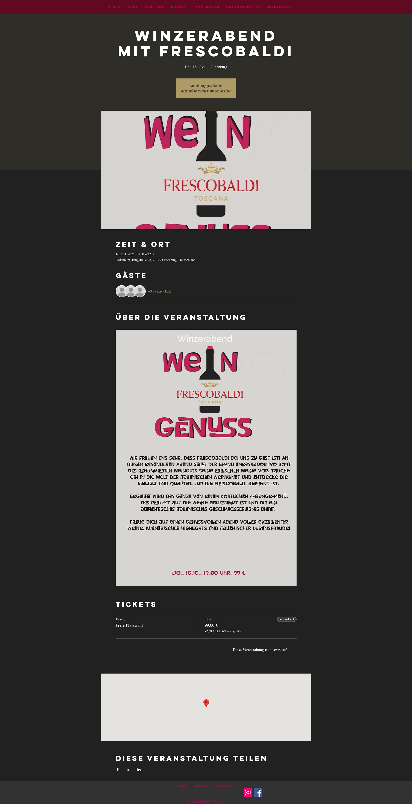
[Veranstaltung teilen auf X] (128, 769)
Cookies (182, 785)
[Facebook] (258, 792)
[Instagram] (248, 792)
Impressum (201, 785)
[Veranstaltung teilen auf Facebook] (118, 769)
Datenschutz (224, 785)
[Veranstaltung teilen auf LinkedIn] (139, 769)
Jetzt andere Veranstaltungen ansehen (206, 90)
